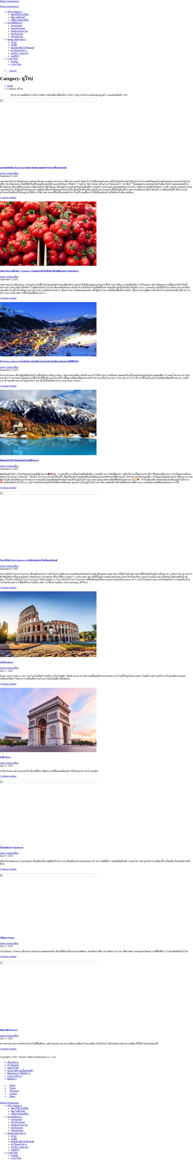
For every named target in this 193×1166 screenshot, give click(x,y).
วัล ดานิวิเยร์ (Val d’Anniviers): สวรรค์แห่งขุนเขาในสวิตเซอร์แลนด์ (28, 560)
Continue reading (8, 197)
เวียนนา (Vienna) (7, 938)
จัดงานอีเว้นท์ (18, 17)
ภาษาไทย (12, 58)
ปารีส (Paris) (5, 757)
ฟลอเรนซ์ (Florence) (8, 1030)
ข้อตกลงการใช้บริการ (18, 1073)
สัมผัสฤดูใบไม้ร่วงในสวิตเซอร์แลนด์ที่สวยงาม (19, 460)
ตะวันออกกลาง (19, 50)
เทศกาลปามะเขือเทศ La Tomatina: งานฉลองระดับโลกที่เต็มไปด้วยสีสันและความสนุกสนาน (39, 271)
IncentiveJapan (18, 28)
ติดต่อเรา (12, 1079)
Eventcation (16, 25)
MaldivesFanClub (19, 31)
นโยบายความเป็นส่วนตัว (20, 1070)
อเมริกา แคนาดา (20, 53)
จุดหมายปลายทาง (16, 39)
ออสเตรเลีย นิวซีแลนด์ (22, 47)
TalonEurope (17, 36)
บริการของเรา (14, 11)
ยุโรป (13, 42)
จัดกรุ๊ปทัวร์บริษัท (20, 14)
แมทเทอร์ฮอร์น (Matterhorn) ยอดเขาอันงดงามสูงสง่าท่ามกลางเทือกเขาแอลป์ (33, 167)
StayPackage (17, 34)
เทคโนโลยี (13, 1068)
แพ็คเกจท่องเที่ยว (20, 20)
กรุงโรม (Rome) (6, 662)
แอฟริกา (15, 56)
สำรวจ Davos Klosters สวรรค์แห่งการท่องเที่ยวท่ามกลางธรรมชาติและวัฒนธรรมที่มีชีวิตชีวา (39, 361)
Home (10, 86)
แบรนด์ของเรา (15, 22)
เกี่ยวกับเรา (13, 1062)
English (14, 61)
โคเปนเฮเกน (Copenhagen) (11, 847)
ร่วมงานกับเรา (14, 1076)
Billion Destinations (9, 1)
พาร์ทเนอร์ (13, 1065)
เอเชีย (14, 45)
